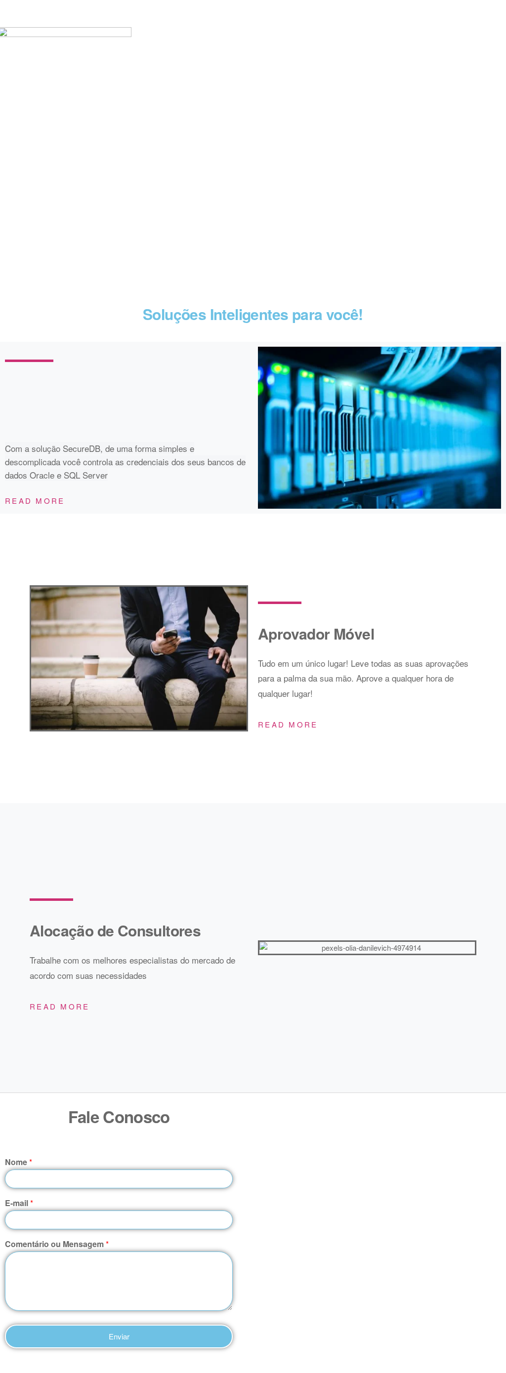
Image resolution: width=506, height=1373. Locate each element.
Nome (18, 1162)
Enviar (119, 1336)
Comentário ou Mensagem (57, 1244)
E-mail (19, 1203)
